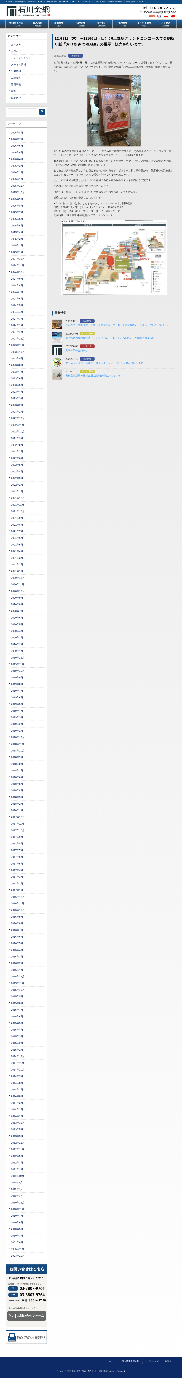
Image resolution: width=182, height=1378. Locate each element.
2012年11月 (17, 1149)
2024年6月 (17, 298)
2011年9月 (17, 1182)
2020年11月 (17, 584)
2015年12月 (18, 976)
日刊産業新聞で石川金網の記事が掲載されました (92, 375)
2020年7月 (17, 611)
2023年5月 (17, 385)
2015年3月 (17, 1036)
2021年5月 (17, 544)
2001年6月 (17, 1242)
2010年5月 (17, 1229)
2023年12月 (18, 338)
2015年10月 (18, 989)
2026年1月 (17, 179)
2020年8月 (17, 604)
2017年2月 (17, 883)
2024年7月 (17, 292)
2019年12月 (18, 657)
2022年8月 (17, 444)
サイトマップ (152, 1361)
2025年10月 (18, 192)
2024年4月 (17, 312)
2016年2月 (17, 963)
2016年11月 (17, 903)
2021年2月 (17, 564)
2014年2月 (17, 1109)
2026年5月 (17, 152)
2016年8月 (17, 923)
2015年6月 (17, 1016)
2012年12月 (18, 1142)
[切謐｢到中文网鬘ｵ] (173, 16)
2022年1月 (17, 491)
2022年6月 (17, 458)
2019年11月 (17, 664)
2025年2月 (17, 245)
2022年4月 (17, 471)
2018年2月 (17, 803)
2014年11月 (17, 1062)
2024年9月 (17, 278)
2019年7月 (17, 690)
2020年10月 (18, 591)
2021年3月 (17, 557)
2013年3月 (17, 1136)
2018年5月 (17, 783)
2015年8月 (17, 1003)
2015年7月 (17, 1009)
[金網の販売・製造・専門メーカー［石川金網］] (28, 15)
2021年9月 (17, 518)
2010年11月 (17, 1209)
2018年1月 (17, 810)
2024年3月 (17, 318)
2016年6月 (17, 936)
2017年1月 (17, 890)
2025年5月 (17, 225)
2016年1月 (17, 969)
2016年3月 (17, 956)
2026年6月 (17, 145)
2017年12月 (18, 817)
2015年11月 (17, 983)
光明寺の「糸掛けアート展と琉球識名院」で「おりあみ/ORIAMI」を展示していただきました (117, 325)
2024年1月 (17, 331)
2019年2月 (17, 724)
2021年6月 (17, 537)
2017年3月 (17, 876)
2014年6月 (17, 1096)
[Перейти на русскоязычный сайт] (167, 16)
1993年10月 (18, 1255)
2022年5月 (17, 464)
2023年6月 (17, 378)
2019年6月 (17, 697)
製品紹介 (16, 97)
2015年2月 (17, 1043)
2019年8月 (17, 684)
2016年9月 (17, 916)
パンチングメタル (21, 57)
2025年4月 (17, 232)
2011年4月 (17, 1189)
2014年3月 (17, 1102)
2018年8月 (17, 763)
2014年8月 (17, 1083)
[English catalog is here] (160, 16)
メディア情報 (87, 333)
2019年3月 (17, 717)
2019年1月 (17, 730)
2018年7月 (17, 770)
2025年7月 (17, 212)
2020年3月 (17, 637)
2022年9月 (17, 438)
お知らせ (87, 346)
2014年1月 (17, 1116)
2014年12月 (18, 1056)
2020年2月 (17, 644)
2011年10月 (17, 1175)
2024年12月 (18, 258)
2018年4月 (17, 790)
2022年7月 (17, 451)
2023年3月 (17, 398)
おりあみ (16, 44)
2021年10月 (18, 511)
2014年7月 (17, 1089)
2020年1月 (17, 650)
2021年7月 (17, 531)
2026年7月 (17, 139)
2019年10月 (18, 670)
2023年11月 (17, 345)
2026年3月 (17, 165)
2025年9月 (17, 199)
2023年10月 (18, 351)
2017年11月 (17, 823)
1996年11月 (17, 1249)
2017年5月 (17, 863)
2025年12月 (18, 185)
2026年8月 (17, 132)
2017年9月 (17, 837)
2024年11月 (17, 265)
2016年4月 (17, 950)
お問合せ (169, 1361)
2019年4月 (17, 710)
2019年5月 (17, 704)
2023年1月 (17, 411)
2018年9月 (17, 757)
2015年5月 (17, 1023)
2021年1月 (17, 571)
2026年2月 (17, 172)
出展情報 (75, 56)
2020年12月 (18, 577)
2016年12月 (18, 896)
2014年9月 (17, 1076)
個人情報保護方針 (130, 1361)
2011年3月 (17, 1195)
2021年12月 (18, 498)
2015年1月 (17, 1049)
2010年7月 (17, 1215)
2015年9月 (17, 996)
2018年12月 (18, 737)
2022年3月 (17, 478)
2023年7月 (17, 371)
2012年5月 (17, 1156)
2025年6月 (17, 219)
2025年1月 (17, 252)
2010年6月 (17, 1222)
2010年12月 (18, 1202)
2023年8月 (17, 365)
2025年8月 (17, 205)
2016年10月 (18, 910)
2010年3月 (17, 1235)
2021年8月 (17, 524)
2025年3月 (17, 238)
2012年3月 (17, 1162)
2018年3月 (17, 797)
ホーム (112, 1361)
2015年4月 (17, 1029)
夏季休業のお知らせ (76, 350)
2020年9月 (17, 597)
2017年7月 (17, 850)
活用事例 (16, 84)
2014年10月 (18, 1069)
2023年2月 (17, 405)
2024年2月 (17, 325)
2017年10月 (18, 830)
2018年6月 (17, 777)
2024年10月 (18, 272)
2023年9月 (17, 358)
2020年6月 (17, 617)
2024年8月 (17, 285)
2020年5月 (17, 624)
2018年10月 (18, 750)
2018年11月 (17, 744)
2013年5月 (17, 1129)
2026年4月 (17, 159)
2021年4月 (17, 551)
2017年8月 (17, 843)
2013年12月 (18, 1122)
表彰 (13, 91)
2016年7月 (17, 930)
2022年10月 (18, 431)
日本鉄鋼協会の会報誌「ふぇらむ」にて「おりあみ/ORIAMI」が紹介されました (110, 337)
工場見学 (16, 77)
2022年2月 (17, 484)
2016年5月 (17, 943)
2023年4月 (17, 391)
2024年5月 (17, 305)
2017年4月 (17, 870)
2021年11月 (17, 504)
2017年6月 (17, 856)
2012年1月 (17, 1169)
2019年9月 (17, 677)
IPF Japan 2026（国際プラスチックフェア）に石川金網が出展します (104, 363)
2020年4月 (17, 631)
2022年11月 (17, 425)
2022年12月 (18, 418)
